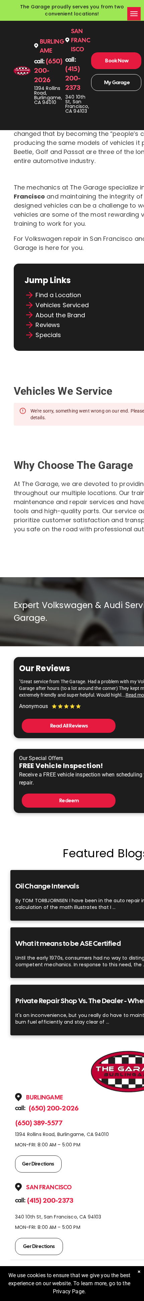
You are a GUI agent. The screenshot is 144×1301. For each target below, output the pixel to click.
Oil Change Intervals (47, 885)
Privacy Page (68, 1291)
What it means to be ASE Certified (68, 943)
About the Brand (60, 315)
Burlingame (44, 1097)
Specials (48, 335)
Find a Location (58, 295)
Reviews (47, 325)
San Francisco (80, 40)
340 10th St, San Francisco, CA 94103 (77, 104)
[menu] (134, 13)
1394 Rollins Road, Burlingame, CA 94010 (48, 95)
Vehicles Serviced (62, 305)
